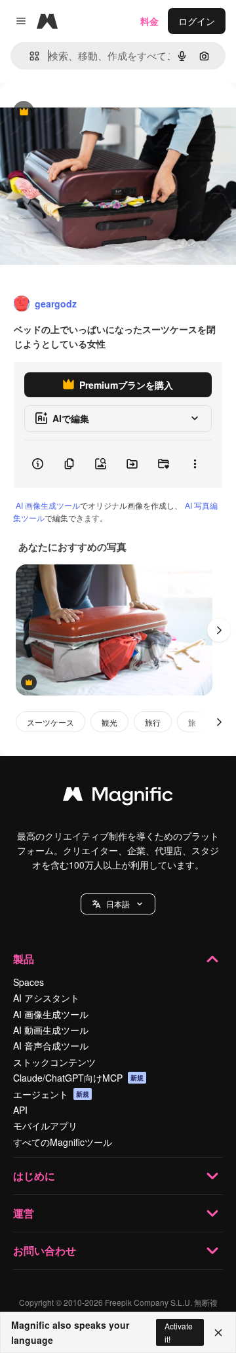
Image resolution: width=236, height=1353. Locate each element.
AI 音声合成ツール (50, 1045)
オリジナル (90, 112)
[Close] (218, 1333)
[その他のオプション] (195, 464)
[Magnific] (118, 797)
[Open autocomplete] (29, 56)
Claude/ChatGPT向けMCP (78, 1077)
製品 (23, 958)
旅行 (153, 722)
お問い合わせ (44, 1250)
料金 (149, 21)
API (20, 1109)
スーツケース (50, 722)
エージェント (51, 1094)
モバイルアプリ (45, 1125)
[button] (118, 903)
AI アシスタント (46, 997)
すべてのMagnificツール (62, 1141)
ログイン (196, 21)
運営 (23, 1213)
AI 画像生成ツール (48, 505)
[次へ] (219, 630)
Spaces (28, 982)
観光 (109, 722)
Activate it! (179, 1332)
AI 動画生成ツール (50, 1029)
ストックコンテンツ (54, 1062)
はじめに (34, 1175)
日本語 (118, 903)
